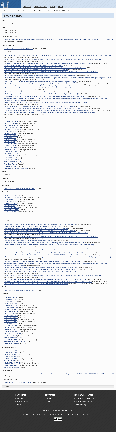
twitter (49, 398)
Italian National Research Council (63, 410)
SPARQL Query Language (84, 402)
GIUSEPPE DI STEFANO (11, 121)
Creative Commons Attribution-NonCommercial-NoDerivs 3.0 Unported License (67, 414)
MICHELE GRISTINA (10, 123)
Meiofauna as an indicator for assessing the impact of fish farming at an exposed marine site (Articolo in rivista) (40, 88)
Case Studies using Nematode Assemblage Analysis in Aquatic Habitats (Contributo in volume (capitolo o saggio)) (40, 82)
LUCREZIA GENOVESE (11, 131)
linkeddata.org (81, 405)
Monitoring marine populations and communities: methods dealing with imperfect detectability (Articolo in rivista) (41, 94)
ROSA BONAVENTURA (11, 150)
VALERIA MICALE (9, 141)
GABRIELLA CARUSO (10, 139)
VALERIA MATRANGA (10, 164)
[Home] (10, 4)
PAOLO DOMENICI (10, 166)
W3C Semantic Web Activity (85, 398)
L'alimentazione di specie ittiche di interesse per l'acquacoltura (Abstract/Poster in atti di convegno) (36, 69)
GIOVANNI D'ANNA (10, 137)
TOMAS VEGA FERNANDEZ (12, 127)
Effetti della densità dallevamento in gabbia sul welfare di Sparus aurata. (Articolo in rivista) (33, 65)
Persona (7, 24)
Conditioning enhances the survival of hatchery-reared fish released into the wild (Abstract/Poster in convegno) (40, 106)
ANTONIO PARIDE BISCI (11, 154)
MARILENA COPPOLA (11, 125)
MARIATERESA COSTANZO (12, 129)
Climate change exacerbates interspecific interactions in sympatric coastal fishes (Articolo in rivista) (36, 84)
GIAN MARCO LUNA (10, 146)
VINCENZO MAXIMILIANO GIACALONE (16, 168)
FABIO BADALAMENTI (11, 135)
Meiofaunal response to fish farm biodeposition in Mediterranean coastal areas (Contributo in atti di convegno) (40, 76)
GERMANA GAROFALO (11, 156)
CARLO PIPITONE (9, 158)
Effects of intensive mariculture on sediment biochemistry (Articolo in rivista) (29, 92)
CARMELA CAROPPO (10, 160)
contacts (49, 402)
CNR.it (60, 6)
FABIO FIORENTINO (10, 148)
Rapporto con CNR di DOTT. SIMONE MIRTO (18, 48)
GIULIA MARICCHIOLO (11, 144)
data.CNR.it (27, 6)
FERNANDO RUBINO (10, 152)
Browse (52, 6)
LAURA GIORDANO (10, 133)
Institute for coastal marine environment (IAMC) (19, 188)
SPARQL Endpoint (40, 6)
